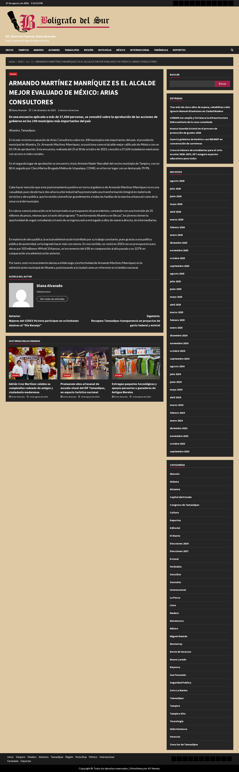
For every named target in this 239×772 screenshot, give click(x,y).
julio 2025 (175, 281)
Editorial (175, 528)
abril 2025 (175, 304)
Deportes (179, 49)
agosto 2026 (177, 180)
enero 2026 (176, 234)
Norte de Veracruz (180, 651)
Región (88, 49)
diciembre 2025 (178, 242)
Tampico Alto (178, 713)
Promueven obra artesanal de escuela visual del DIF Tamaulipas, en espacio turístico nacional (82, 388)
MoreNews (136, 768)
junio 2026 (175, 196)
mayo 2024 (176, 389)
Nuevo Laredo (178, 659)
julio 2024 (175, 374)
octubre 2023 (177, 443)
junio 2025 (175, 289)
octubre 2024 (177, 350)
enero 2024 (176, 420)
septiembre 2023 (179, 451)
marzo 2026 (176, 219)
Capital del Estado (181, 497)
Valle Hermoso (178, 729)
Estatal (13, 74)
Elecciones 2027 (179, 551)
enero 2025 (176, 327)
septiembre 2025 (179, 266)
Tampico (23, 49)
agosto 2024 (177, 366)
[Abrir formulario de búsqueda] (232, 50)
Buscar (174, 74)
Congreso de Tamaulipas (184, 504)
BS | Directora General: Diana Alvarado (31, 36)
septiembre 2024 (179, 358)
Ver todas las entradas (52, 298)
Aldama (174, 481)
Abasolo (175, 473)
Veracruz (175, 736)
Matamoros (177, 620)
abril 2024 (175, 397)
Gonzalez (175, 582)
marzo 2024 (176, 405)
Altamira (54, 49)
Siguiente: (125, 320)
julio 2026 (175, 188)
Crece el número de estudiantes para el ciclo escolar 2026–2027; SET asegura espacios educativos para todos (196, 154)
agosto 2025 (177, 273)
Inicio (9, 49)
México (120, 49)
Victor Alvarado (18, 397)
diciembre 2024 (178, 335)
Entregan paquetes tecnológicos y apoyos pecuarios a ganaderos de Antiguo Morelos (134, 388)
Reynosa (175, 667)
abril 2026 (175, 211)
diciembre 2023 (178, 428)
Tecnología (176, 721)
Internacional (139, 49)
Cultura (174, 512)
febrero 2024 (177, 412)
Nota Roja (104, 49)
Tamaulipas (72, 49)
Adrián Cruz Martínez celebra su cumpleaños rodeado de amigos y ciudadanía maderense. (31, 388)
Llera (173, 605)
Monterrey (176, 643)
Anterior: (44, 320)
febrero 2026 (177, 227)
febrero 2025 (177, 320)
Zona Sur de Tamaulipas (184, 744)
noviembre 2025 (179, 250)
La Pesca (175, 597)
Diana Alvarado (19, 110)
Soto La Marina (178, 690)
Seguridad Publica (180, 682)
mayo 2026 (176, 204)
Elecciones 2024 (179, 543)
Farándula (161, 49)
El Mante (175, 535)
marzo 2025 (176, 312)
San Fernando (178, 674)
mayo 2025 (176, 296)
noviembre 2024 (179, 343)
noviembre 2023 (179, 436)
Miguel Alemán (178, 636)
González (175, 574)
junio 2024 (175, 381)
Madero (39, 49)
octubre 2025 (177, 258)
